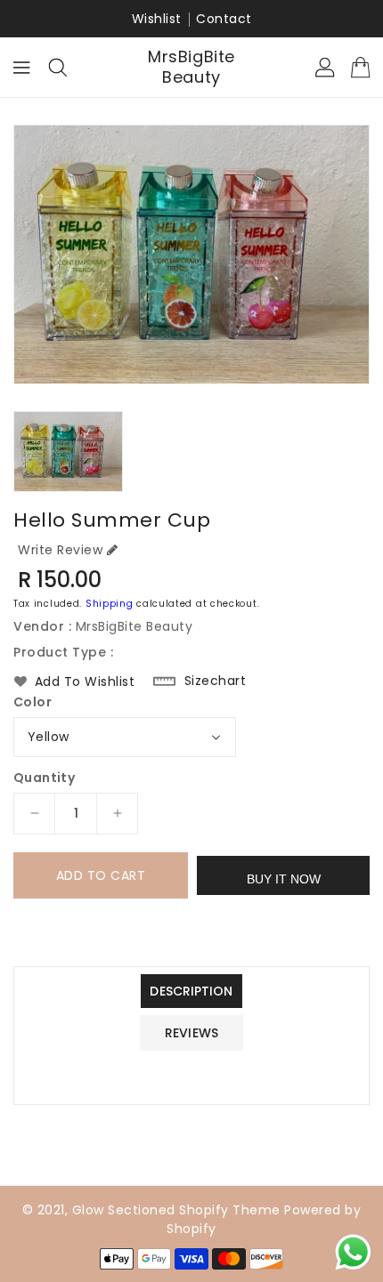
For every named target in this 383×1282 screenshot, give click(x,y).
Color (32, 702)
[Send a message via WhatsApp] (353, 1252)
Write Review (60, 550)
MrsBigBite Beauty (191, 67)
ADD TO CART (101, 875)
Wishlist (157, 19)
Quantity (44, 777)
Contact (224, 19)
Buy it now (284, 879)
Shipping (110, 603)
